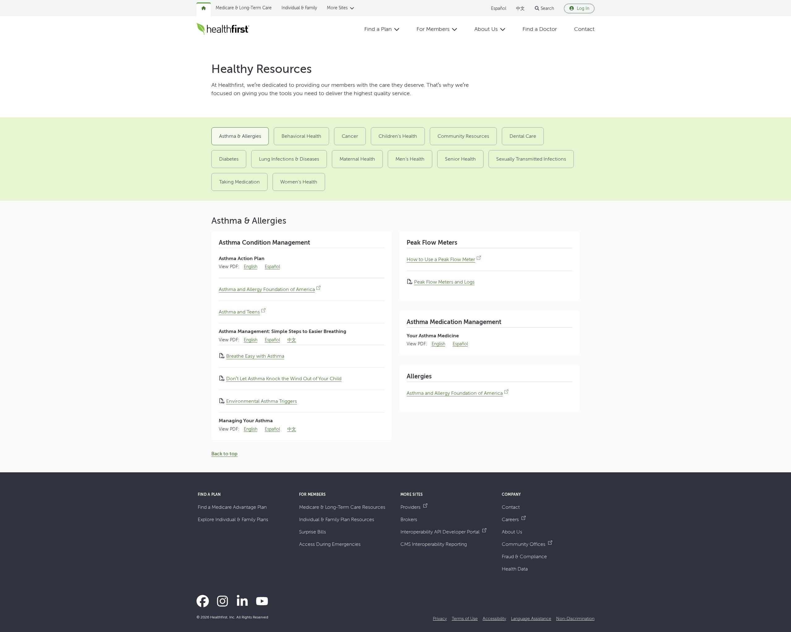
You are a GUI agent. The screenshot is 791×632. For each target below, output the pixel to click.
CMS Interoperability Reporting (433, 544)
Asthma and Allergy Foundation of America (267, 289)
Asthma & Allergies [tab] (240, 136)
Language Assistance (531, 618)
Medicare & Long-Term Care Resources (342, 507)
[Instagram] (222, 601)
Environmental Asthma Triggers (261, 401)
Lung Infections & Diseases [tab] (289, 159)
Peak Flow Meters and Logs (444, 282)
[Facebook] (203, 601)
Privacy (440, 618)
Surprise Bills (312, 532)
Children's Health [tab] (398, 136)
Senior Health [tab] (460, 159)
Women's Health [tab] (298, 182)
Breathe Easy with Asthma (255, 356)
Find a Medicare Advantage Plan (232, 507)
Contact (511, 507)
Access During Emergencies (330, 544)
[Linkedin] (242, 601)
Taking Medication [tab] (239, 182)
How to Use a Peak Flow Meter (441, 259)
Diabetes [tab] (229, 159)
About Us (512, 532)
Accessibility (494, 618)
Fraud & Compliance (524, 556)
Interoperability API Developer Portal (440, 532)
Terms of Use (465, 618)
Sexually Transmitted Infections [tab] (531, 159)
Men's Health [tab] (410, 159)
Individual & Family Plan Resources (336, 519)
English (250, 266)
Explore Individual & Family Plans (233, 519)
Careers (511, 519)
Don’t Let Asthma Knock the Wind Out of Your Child (283, 378)
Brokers (408, 519)
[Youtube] (262, 601)
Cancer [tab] (350, 136)
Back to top (224, 454)
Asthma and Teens (239, 312)
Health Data (515, 569)
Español (498, 8)
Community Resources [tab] (463, 136)
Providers (411, 507)
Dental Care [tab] (523, 136)
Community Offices (524, 544)
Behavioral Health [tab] (301, 136)
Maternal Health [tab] (357, 159)
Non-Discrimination (575, 618)
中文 (520, 8)
